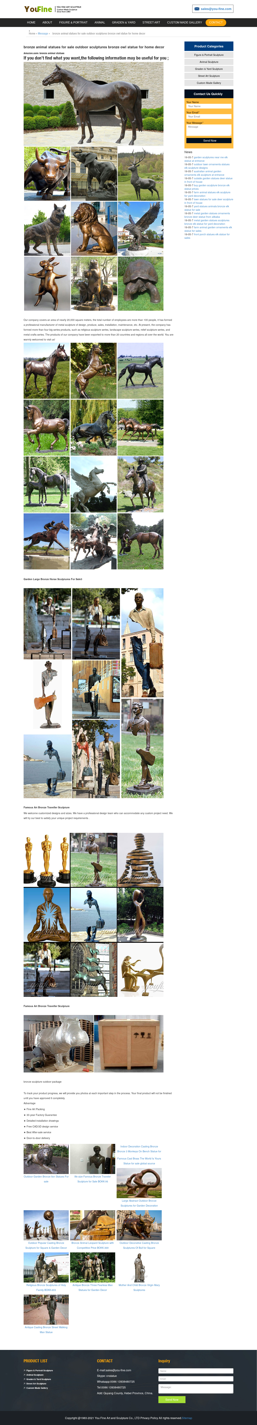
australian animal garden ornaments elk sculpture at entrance (204, 172)
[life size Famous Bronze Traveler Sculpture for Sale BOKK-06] (92, 1158)
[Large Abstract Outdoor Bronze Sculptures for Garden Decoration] (139, 1182)
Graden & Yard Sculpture (209, 69)
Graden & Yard (123, 22)
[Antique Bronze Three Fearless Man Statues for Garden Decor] (92, 1267)
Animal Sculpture (209, 62)
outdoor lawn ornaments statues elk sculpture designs (207, 165)
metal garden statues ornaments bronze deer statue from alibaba (207, 214)
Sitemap (187, 1418)
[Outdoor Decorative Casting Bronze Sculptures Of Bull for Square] (139, 1225)
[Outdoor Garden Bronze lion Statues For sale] (46, 1158)
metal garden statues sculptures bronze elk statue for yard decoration (206, 221)
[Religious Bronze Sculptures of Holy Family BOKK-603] (46, 1267)
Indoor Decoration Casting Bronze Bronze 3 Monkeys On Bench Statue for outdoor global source (139, 1151)
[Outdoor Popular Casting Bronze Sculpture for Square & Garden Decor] (46, 1225)
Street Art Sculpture (209, 76)
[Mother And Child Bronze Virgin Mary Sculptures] (139, 1267)
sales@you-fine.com (216, 8)
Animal (100, 22)
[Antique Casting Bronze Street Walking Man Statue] (46, 1309)
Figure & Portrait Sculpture (209, 55)
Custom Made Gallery (184, 22)
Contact (216, 22)
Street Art (151, 22)
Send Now (172, 1400)
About (47, 22)
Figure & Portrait (73, 22)
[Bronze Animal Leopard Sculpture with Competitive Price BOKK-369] (92, 1225)
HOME (31, 22)
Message (43, 33)
